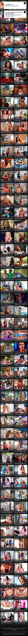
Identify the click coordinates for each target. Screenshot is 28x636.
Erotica (16, 1)
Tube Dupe (3, 24)
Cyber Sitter (21, 633)
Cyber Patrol (7, 633)
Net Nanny (14, 633)
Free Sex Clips (22, 1)
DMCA (17, 628)
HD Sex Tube (10, 1)
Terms (4, 628)
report (12, 20)
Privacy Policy (11, 628)
